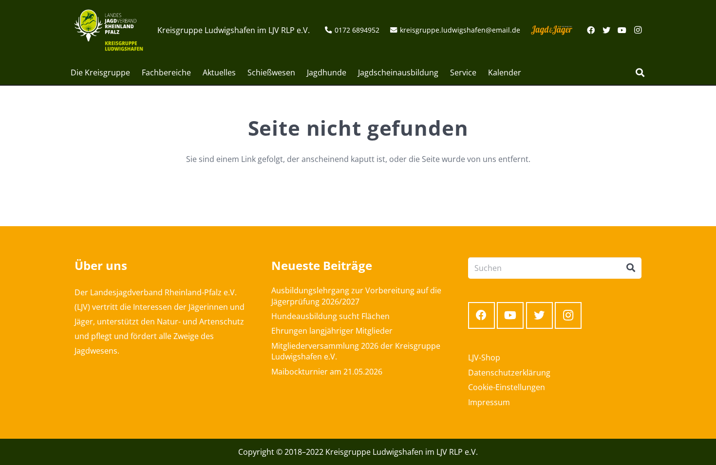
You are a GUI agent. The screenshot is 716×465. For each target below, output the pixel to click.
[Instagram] (637, 30)
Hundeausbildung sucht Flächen (330, 316)
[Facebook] (591, 30)
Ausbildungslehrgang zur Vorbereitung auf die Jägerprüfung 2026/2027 (356, 295)
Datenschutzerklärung (509, 372)
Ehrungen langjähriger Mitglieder (332, 330)
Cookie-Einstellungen (506, 387)
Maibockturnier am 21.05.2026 (326, 371)
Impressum (489, 402)
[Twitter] (606, 30)
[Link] (109, 30)
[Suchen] (640, 73)
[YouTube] (622, 30)
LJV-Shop (484, 357)
